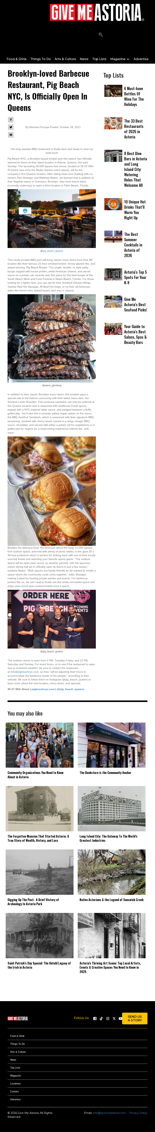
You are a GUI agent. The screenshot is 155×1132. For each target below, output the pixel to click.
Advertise (15, 1099)
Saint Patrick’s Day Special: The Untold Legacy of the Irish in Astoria (39, 965)
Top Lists (15, 1067)
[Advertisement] (125, 395)
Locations (15, 1083)
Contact (14, 1091)
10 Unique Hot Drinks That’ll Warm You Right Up (135, 209)
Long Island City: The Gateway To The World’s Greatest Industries (108, 838)
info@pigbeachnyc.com (25, 671)
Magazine (15, 1075)
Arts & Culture (18, 1051)
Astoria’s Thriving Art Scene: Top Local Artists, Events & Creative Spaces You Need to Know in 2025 (110, 967)
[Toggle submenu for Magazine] (128, 59)
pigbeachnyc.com (43, 689)
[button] (101, 34)
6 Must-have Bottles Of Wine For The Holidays (134, 96)
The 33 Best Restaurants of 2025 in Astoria (133, 129)
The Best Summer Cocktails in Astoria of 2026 (133, 244)
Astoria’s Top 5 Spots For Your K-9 (135, 277)
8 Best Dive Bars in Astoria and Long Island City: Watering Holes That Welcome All (135, 169)
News (13, 1059)
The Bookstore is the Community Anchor (105, 772)
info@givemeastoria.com (109, 1113)
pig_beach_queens (53, 250)
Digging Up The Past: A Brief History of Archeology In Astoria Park (33, 901)
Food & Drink (17, 1036)
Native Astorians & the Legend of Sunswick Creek (111, 899)
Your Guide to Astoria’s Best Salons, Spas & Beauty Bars (135, 334)
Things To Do (17, 1043)
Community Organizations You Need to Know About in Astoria (36, 774)
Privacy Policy (138, 1113)
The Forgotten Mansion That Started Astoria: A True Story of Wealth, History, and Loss (38, 838)
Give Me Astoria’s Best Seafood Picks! (135, 304)
